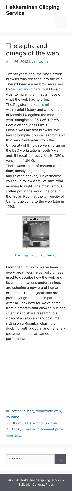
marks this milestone (44, 105)
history (29, 411)
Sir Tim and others (26, 89)
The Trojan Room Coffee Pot (36, 255)
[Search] (60, 459)
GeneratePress (43, 484)
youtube (12, 417)
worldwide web (48, 411)
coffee (16, 411)
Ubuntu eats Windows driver (34, 423)
